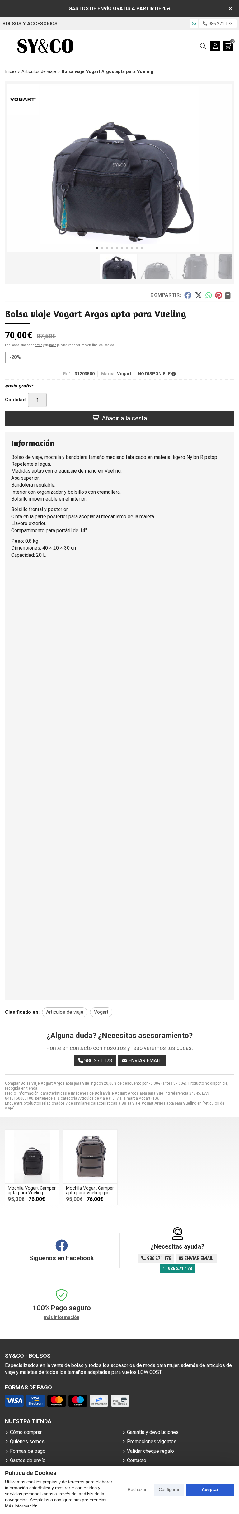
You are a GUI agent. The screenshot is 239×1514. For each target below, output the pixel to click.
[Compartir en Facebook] (187, 295)
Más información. (22, 1505)
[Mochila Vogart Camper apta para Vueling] (32, 1156)
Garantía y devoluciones (153, 1432)
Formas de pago (27, 1451)
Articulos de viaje (93, 1098)
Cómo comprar (26, 1432)
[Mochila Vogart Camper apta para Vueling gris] (90, 1156)
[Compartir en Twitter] (198, 295)
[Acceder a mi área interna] (215, 46)
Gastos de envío (27, 1460)
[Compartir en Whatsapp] (208, 295)
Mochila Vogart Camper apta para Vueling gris (90, 1190)
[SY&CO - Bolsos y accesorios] (45, 46)
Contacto (136, 1460)
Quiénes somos (27, 1441)
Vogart (144, 1098)
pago (52, 345)
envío (38, 345)
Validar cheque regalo (150, 1451)
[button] (97, 248)
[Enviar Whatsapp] (194, 23)
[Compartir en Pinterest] (218, 295)
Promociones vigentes (151, 1441)
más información (61, 1317)
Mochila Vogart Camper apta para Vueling (32, 1190)
